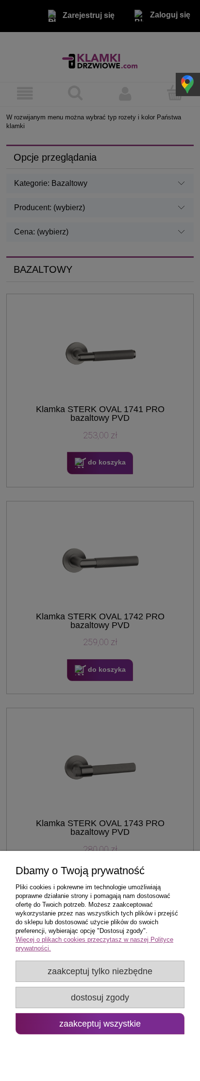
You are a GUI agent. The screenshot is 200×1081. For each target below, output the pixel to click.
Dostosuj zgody (100, 997)
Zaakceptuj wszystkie (100, 1024)
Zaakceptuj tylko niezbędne (100, 971)
